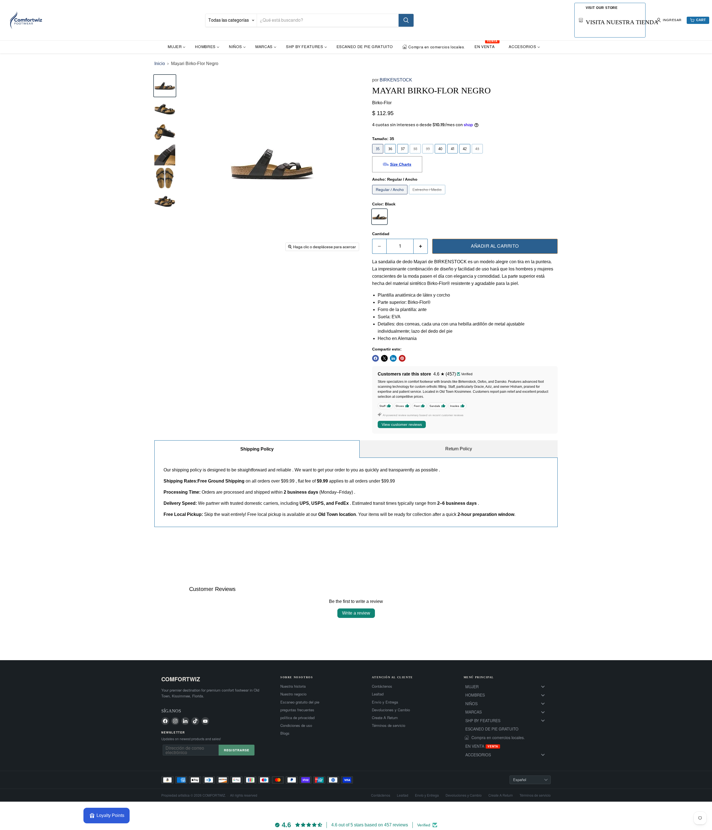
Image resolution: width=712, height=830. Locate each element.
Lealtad (378, 694)
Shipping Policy (257, 449)
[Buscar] (406, 20)
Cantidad (380, 234)
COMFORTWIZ (180, 679)
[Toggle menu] (543, 687)
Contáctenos (382, 686)
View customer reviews (402, 424)
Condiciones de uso (296, 725)
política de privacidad (297, 717)
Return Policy (458, 448)
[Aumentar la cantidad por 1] (421, 246)
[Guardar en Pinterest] (402, 358)
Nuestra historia (293, 686)
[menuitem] (176, 47)
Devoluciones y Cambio (391, 709)
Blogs (285, 733)
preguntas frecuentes (297, 709)
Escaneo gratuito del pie (299, 702)
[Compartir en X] (384, 358)
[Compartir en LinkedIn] (393, 358)
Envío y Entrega (385, 702)
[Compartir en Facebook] (375, 358)
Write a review (356, 613)
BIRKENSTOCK (396, 80)
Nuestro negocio (293, 694)
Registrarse (236, 750)
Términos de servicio (388, 725)
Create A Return (385, 717)
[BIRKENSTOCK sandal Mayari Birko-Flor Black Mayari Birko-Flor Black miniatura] (165, 86)
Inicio (159, 63)
